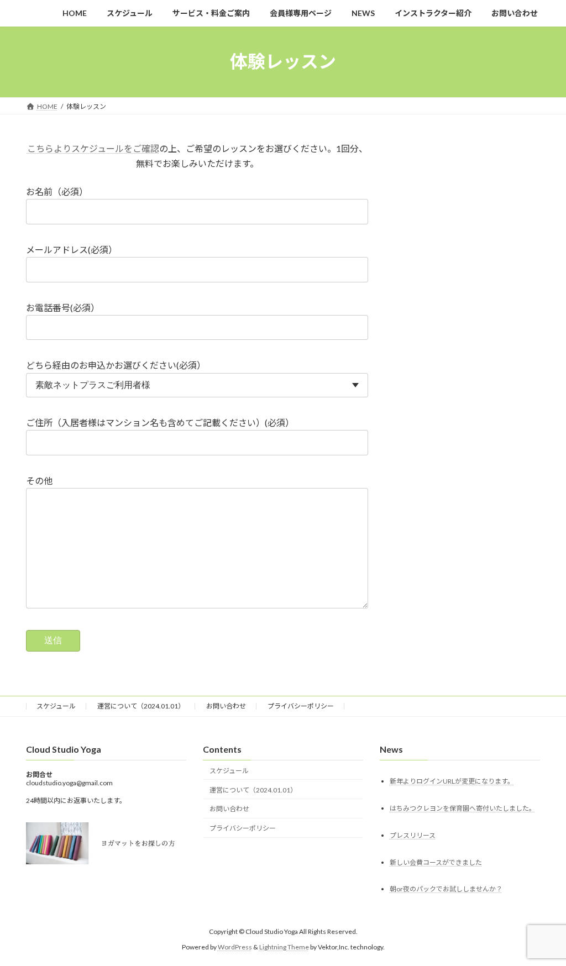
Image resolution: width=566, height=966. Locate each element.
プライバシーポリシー (301, 706)
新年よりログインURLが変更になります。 (452, 781)
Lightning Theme (284, 947)
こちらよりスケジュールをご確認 (93, 148)
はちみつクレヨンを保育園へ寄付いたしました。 (463, 808)
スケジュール (56, 706)
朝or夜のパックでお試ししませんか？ (446, 889)
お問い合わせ (226, 706)
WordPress (235, 947)
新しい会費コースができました (436, 862)
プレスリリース (413, 835)
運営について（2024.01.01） (141, 706)
